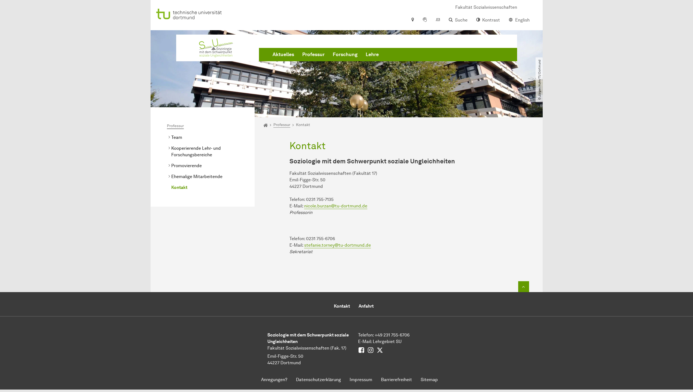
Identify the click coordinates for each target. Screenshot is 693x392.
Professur (313, 54)
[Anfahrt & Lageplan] (412, 20)
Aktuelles (283, 54)
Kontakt (179, 187)
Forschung (345, 54)
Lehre (372, 54)
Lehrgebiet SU (387, 341)
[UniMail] (437, 20)
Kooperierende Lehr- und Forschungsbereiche (196, 151)
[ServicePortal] (424, 20)
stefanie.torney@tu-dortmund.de (337, 245)
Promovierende (186, 165)
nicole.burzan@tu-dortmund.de (335, 206)
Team (176, 137)
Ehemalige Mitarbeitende (196, 176)
